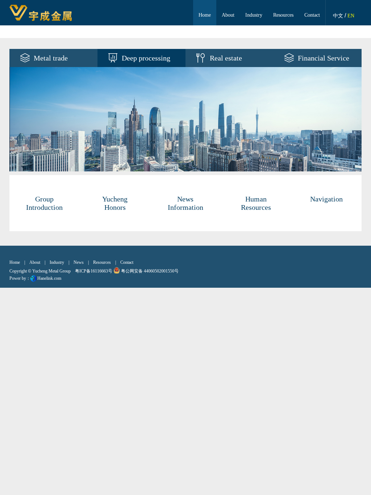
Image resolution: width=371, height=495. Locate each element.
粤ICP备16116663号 (93, 271)
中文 (338, 15)
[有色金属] (185, 119)
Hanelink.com (49, 278)
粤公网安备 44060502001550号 (149, 271)
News (79, 262)
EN (350, 15)
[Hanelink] (33, 278)
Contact (312, 15)
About (228, 15)
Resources (283, 15)
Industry (253, 15)
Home (205, 15)
